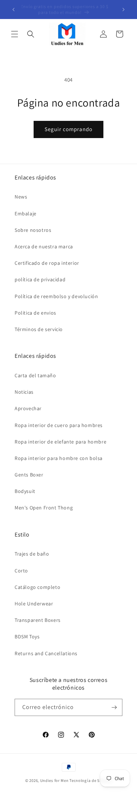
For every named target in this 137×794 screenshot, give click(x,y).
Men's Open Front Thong (44, 507)
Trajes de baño (32, 553)
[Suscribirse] (114, 707)
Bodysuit (25, 491)
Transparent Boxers (38, 620)
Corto (21, 570)
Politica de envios (35, 312)
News (21, 196)
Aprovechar (28, 408)
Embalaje (26, 213)
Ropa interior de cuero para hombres (59, 425)
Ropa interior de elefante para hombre (60, 441)
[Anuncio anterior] (13, 9)
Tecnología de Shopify (90, 780)
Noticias (24, 392)
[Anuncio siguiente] (123, 9)
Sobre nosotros (33, 230)
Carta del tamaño (35, 375)
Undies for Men (54, 780)
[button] (15, 34)
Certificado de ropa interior (47, 263)
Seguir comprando (68, 129)
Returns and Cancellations (46, 653)
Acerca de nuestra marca (44, 246)
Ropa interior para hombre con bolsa (59, 458)
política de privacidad (40, 279)
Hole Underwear (34, 603)
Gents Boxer (29, 474)
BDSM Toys (27, 636)
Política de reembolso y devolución (56, 296)
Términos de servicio (39, 329)
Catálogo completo (37, 587)
